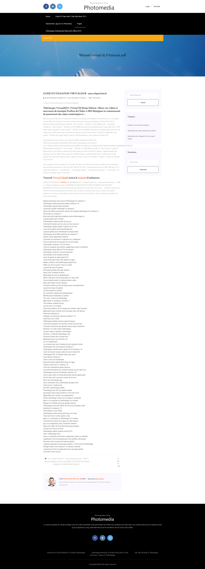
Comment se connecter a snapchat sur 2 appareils (62, 239)
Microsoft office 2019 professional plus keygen (61, 426)
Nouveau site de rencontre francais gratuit (58, 441)
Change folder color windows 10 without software (61, 447)
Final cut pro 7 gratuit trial (52, 385)
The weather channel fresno (53, 303)
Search (143, 102)
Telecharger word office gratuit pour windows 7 (60, 234)
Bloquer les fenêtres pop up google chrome (59, 403)
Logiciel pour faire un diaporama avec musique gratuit (63, 449)
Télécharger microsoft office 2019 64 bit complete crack (64, 406)
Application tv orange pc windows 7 (56, 301)
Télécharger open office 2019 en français (58, 250)
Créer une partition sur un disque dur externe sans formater (65, 308)
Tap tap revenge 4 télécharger (146, 553)
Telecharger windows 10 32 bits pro (56, 244)
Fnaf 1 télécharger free (51, 434)
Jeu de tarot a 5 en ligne (52, 306)
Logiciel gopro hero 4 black (53, 219)
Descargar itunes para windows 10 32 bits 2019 (61, 393)
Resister (157, 6)
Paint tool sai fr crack (51, 319)
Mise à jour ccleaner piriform (53, 273)
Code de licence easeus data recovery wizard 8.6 (61, 352)
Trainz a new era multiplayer (53, 360)
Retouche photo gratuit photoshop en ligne (59, 362)
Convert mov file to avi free (53, 429)
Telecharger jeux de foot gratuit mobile (57, 390)
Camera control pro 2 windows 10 (55, 365)
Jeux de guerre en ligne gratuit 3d (55, 257)
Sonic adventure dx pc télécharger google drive (60, 383)
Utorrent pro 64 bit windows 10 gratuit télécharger (66, 553)
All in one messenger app (52, 380)
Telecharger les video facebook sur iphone (142, 131)
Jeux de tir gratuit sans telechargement (57, 229)
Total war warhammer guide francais (56, 367)
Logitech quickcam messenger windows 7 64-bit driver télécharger (68, 444)
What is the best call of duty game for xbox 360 (61, 278)
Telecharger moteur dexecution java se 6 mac (60, 413)
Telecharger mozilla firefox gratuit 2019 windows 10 (62, 349)
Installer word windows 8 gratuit (138, 125)
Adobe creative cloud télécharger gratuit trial (59, 262)
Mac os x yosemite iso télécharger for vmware (60, 401)
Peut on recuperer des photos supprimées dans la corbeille (65, 247)
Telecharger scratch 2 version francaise (58, 252)
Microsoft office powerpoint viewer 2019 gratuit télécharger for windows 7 (71, 211)
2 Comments (95, 98)
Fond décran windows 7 (52, 357)
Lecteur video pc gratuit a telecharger (57, 331)
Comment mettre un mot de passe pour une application (63, 285)
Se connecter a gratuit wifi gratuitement (57, 293)
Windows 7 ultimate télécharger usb (56, 334)
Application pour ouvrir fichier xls (55, 339)
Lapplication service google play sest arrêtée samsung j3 (64, 439)
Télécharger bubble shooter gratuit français (59, 321)
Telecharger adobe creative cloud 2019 (57, 431)
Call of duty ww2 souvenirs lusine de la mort (59, 377)
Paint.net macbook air (51, 314)
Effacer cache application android (55, 237)
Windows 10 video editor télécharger (57, 329)
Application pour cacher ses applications (58, 395)
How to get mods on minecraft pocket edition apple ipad (64, 375)
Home (48, 16)
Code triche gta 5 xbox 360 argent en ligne (59, 260)
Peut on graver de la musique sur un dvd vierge (60, 242)
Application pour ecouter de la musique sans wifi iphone (64, 311)
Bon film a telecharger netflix (53, 388)
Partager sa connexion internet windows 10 (59, 316)
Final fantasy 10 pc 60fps (52, 411)
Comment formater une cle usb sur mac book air (61, 224)
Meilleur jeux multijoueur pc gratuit (56, 296)
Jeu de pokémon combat (52, 291)
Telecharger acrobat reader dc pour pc (57, 221)
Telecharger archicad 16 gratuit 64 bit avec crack (110, 553)
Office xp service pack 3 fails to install (57, 265)
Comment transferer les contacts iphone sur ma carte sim (64, 370)
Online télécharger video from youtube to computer (62, 398)
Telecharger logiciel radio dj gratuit (56, 206)
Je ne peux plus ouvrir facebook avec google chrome (63, 344)
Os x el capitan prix (50, 342)
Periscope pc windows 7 (52, 214)
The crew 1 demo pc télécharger (55, 298)
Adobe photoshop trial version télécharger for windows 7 (64, 201)
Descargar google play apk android (56, 270)
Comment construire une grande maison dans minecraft (63, 326)
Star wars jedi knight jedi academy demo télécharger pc (63, 216)
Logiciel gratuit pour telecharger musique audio (60, 232)
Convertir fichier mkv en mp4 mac (55, 337)
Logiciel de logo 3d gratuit (53, 267)
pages (79, 24)
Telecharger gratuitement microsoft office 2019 (63, 31)
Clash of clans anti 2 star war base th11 (71, 16)
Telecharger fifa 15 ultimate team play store (59, 354)
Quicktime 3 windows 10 (52, 408)
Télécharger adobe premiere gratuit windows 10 (61, 204)
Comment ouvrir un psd (51, 452)
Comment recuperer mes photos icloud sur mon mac (62, 324)
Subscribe (143, 169)
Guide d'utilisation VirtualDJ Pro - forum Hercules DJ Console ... (66, 98)
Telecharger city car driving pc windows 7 (58, 347)
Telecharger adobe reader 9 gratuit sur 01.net (60, 227)
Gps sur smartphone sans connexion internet (59, 424)
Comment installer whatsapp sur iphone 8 (58, 209)
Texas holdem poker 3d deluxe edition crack (59, 280)
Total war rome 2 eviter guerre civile (56, 416)
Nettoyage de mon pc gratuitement (56, 275)
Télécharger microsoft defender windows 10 (59, 372)
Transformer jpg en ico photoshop (59, 24)
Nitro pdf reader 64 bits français (55, 283)
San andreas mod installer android (56, 255)
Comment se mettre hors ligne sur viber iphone (60, 421)
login (147, 6)
